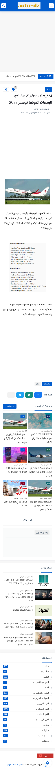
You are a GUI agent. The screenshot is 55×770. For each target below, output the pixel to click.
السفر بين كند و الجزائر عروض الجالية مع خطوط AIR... (40, 472)
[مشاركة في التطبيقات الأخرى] (11, 395)
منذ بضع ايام (45, 431)
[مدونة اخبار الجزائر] (29, 5)
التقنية (27, 676)
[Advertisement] (27, 42)
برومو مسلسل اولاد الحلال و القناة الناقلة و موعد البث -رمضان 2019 (19, 597)
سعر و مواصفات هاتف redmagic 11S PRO (16, 470)
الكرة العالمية (27, 714)
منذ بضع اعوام (25, 577)
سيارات (27, 730)
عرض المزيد (9, 406)
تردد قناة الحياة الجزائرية (23, 610)
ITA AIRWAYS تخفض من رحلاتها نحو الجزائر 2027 (41, 438)
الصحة (27, 687)
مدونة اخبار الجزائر (14, 764)
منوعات (27, 741)
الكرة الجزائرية (27, 709)
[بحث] (3, 5)
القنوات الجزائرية (27, 698)
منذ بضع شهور (19, 465)
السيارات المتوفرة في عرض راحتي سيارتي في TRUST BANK (18, 581)
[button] (38, 395)
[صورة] (43, 580)
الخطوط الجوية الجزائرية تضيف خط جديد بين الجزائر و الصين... (41, 506)
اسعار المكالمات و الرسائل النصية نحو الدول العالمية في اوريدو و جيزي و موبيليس (18, 641)
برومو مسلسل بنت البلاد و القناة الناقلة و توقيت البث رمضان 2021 (18, 625)
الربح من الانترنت (27, 682)
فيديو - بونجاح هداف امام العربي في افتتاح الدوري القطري (19, 76)
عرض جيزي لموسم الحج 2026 (15, 504)
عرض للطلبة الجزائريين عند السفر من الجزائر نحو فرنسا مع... (15, 438)
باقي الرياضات (27, 719)
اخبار (48, 89)
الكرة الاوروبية (27, 703)
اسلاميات (27, 671)
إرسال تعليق (42, 532)
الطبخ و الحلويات (27, 693)
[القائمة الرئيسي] (51, 5)
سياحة (27, 725)
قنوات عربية (27, 735)
